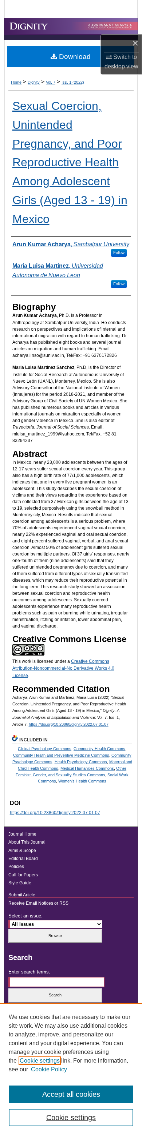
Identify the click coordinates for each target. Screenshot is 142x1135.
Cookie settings (40, 1061)
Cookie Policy (49, 1069)
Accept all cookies (71, 1094)
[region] (71, 1069)
